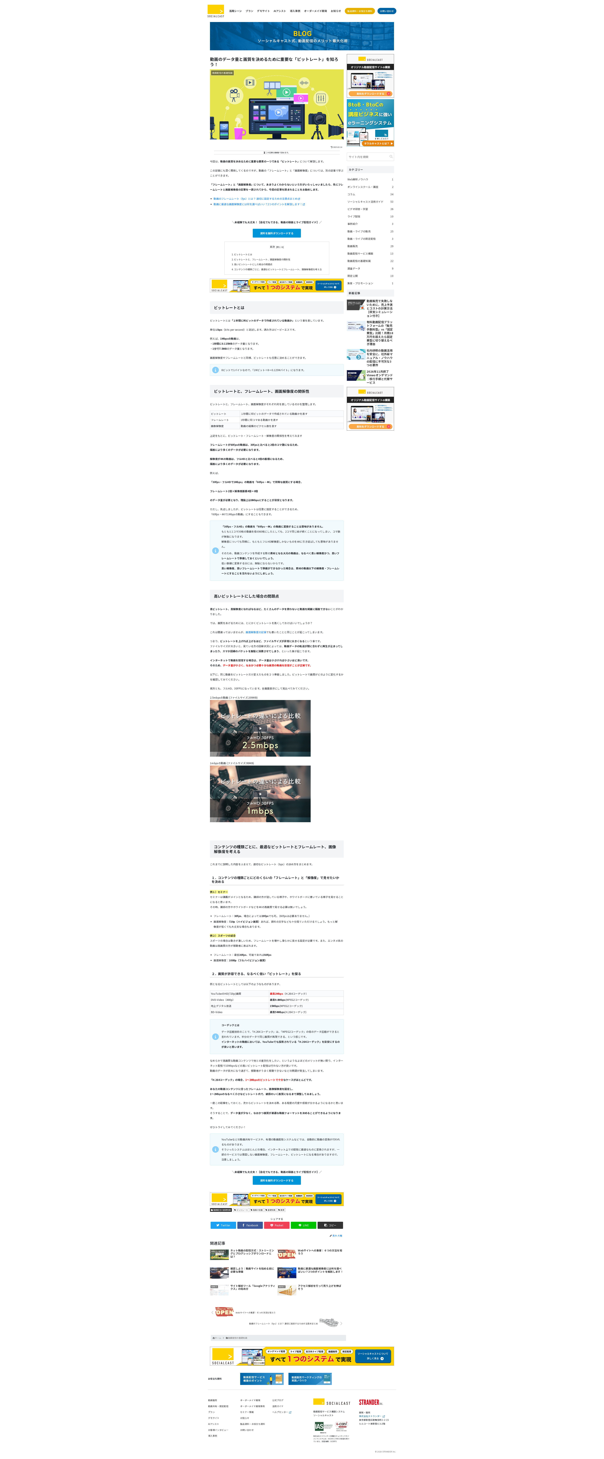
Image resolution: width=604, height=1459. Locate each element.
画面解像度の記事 (256, 632)
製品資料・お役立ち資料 (359, 11)
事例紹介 (370, 224)
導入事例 (295, 11)
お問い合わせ (387, 11)
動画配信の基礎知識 (222, 1210)
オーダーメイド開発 (315, 11)
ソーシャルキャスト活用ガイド (370, 201)
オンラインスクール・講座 (370, 187)
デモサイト (263, 11)
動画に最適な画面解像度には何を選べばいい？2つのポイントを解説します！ (258, 204)
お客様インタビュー (218, 1429)
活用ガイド (278, 1406)
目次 (272, 247)
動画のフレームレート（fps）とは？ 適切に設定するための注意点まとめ (255, 198)
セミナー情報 (247, 1412)
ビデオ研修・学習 (370, 209)
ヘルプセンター (280, 1412)
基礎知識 (271, 1210)
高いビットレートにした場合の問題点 (253, 264)
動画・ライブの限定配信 (370, 239)
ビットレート (242, 1210)
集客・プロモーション (370, 283)
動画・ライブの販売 (370, 231)
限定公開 (370, 276)
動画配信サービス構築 (370, 253)
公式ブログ (278, 1400)
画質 (282, 1210)
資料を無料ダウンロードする (277, 233)
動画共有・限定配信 (218, 1406)
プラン (249, 11)
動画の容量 (258, 1210)
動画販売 (370, 246)
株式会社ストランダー (370, 1416)
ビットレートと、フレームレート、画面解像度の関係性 (262, 259)
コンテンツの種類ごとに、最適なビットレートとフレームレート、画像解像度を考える (278, 269)
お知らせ (336, 11)
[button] (391, 156)
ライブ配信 (370, 216)
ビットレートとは (243, 254)
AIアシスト (280, 11)
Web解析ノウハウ (370, 179)
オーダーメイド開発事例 (252, 1406)
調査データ (370, 268)
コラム (370, 194)
